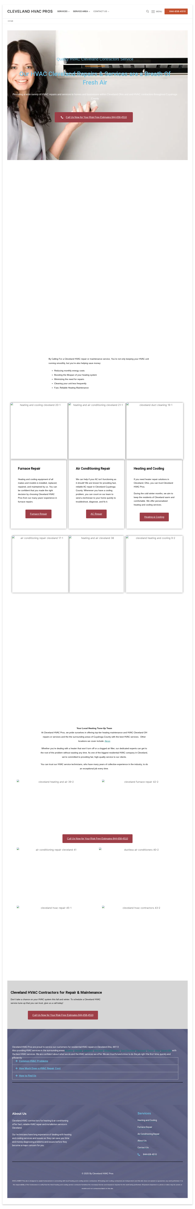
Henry (157, 1050)
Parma (150, 1050)
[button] (95, 1061)
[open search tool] (147, 11)
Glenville (78, 1050)
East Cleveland (128, 1050)
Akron (107, 741)
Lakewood (88, 1050)
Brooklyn (69, 1050)
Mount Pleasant (112, 1050)
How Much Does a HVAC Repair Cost (40, 1068)
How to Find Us (27, 1075)
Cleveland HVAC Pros (30, 11)
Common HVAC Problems (33, 1061)
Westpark (98, 1050)
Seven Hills (166, 1050)
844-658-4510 (177, 11)
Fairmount (141, 1050)
